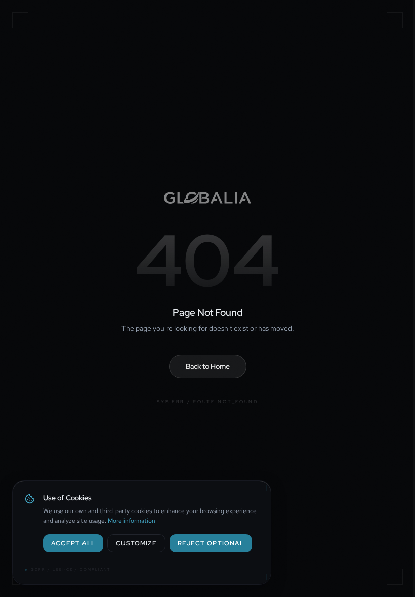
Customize (136, 543)
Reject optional (211, 543)
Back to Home (208, 366)
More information (131, 521)
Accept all (73, 543)
